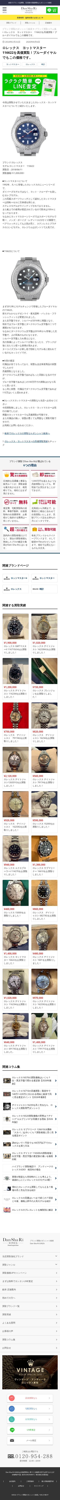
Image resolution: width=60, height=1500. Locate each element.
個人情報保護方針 (48, 1481)
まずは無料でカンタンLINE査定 (17, 1281)
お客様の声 (7, 1331)
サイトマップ (38, 1486)
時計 (43, 64)
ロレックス (30, 64)
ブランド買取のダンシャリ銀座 (17, 28)
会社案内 (12, 1481)
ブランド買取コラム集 (45, 28)
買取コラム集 (8, 1339)
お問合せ (6, 1348)
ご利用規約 (30, 1481)
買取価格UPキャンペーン (14, 1273)
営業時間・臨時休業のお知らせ (29, 18)
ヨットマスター (12, 64)
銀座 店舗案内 (9, 1289)
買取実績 (6, 1314)
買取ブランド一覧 (11, 1306)
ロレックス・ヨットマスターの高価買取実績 (26, 441)
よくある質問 (8, 1323)
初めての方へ (8, 1298)
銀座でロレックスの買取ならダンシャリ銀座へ (27, 433)
